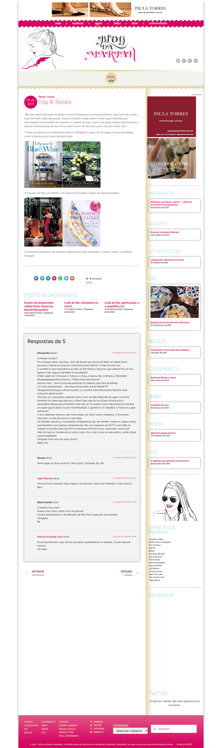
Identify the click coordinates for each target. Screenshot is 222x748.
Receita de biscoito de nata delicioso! (169, 322)
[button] (36, 278)
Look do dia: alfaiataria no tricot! (167, 260)
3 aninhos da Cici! (159, 405)
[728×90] (111, 16)
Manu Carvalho (156, 574)
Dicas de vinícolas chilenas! (164, 232)
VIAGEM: (158, 223)
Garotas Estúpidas (157, 562)
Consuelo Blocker (157, 554)
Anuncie (64, 722)
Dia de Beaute (155, 556)
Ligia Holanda (44, 478)
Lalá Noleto (154, 568)
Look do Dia (31, 725)
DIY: (153, 278)
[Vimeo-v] (190, 61)
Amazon (80, 132)
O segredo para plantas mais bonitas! (169, 461)
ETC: (154, 452)
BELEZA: (158, 341)
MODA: (156, 424)
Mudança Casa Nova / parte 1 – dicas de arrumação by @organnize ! (171, 203)
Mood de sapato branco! (163, 433)
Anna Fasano (155, 545)
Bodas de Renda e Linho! (163, 377)
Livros (50, 96)
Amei (89, 282)
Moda (45, 729)
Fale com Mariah (69, 736)
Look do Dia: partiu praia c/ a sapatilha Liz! (122, 304)
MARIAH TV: (162, 193)
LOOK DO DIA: (165, 251)
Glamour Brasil (155, 565)
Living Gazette (155, 571)
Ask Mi (152, 548)
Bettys (152, 551)
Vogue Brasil (154, 580)
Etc (44, 732)
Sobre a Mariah (68, 725)
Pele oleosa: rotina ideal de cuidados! (169, 350)
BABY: (155, 396)
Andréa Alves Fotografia (160, 542)
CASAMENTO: (164, 369)
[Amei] (87, 278)
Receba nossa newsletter (67, 731)
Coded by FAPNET (184, 744)
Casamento (48, 722)
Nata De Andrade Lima (49, 536)
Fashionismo (154, 559)
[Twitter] (178, 61)
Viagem (28, 722)
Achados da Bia (156, 539)
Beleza (28, 732)
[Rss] (196, 61)
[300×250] (171, 136)
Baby (44, 725)
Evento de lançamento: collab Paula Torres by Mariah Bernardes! (39, 306)
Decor (42, 96)
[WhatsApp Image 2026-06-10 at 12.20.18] (171, 177)
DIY (26, 729)
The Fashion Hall (156, 577)
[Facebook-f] (184, 61)
